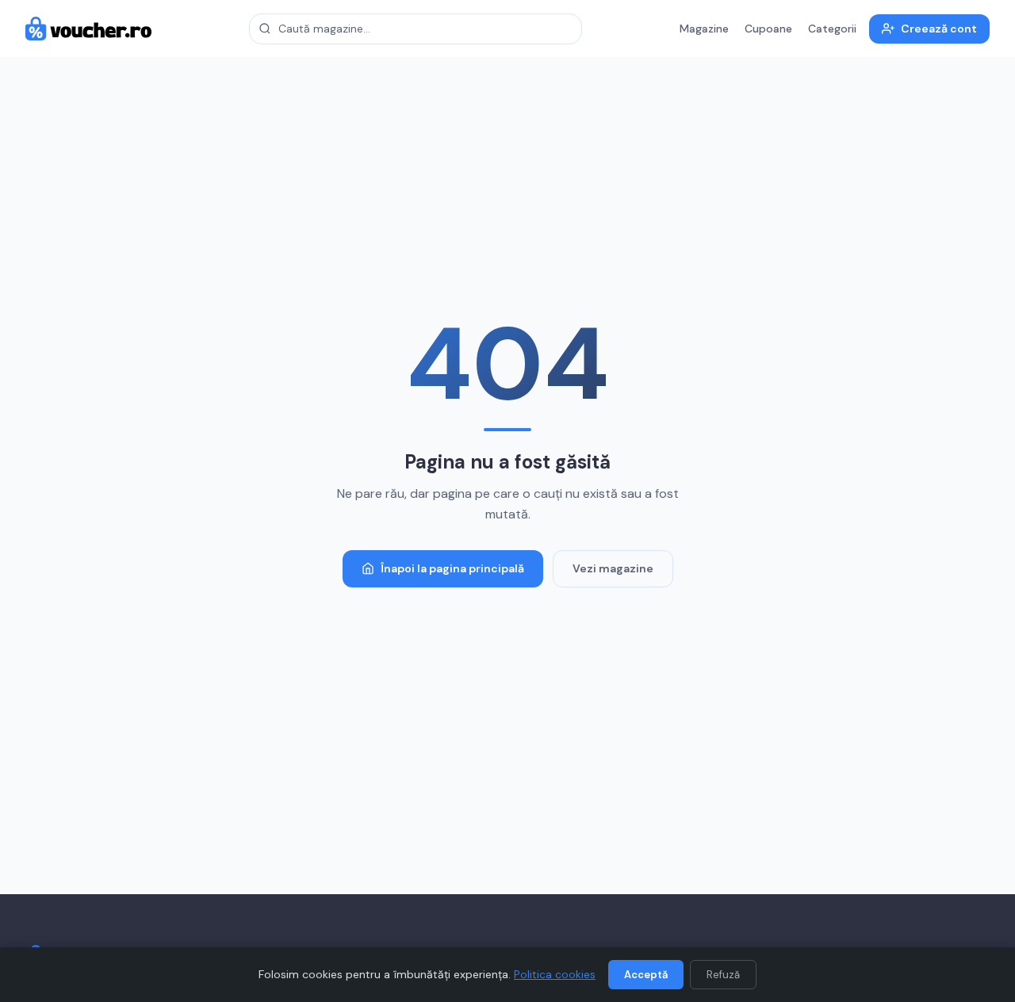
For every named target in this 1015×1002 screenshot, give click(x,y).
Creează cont (939, 28)
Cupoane (768, 28)
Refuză (723, 974)
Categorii (832, 28)
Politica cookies (555, 974)
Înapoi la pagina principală (452, 568)
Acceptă (646, 974)
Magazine (704, 28)
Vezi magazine (613, 568)
